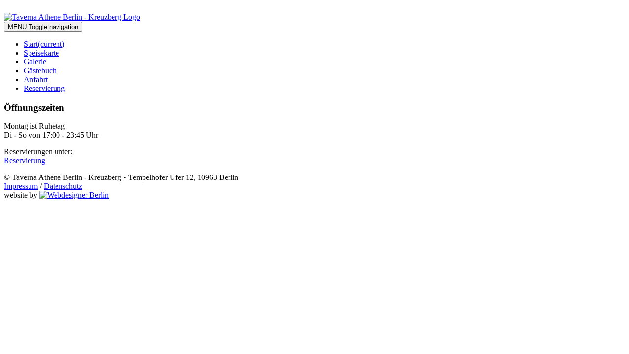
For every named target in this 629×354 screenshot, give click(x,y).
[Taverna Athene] (72, 17)
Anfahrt (36, 79)
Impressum (21, 186)
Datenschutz (63, 186)
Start (44, 44)
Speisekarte (41, 53)
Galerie (35, 62)
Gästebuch (40, 70)
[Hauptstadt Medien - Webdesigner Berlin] (74, 195)
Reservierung (44, 88)
